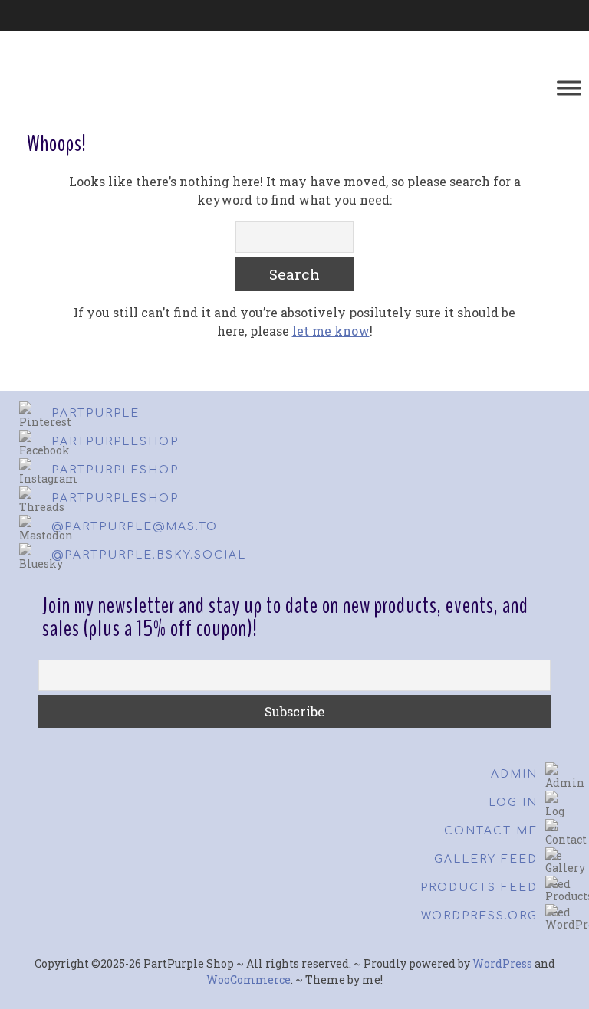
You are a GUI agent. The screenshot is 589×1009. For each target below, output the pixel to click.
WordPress (502, 963)
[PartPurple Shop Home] (140, 88)
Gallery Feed (486, 859)
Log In (513, 802)
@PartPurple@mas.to (134, 526)
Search (294, 273)
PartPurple (95, 413)
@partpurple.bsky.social (148, 555)
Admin (514, 774)
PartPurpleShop (115, 441)
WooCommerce (248, 979)
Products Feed (479, 887)
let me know (331, 331)
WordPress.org (479, 916)
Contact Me (491, 831)
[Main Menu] (569, 87)
